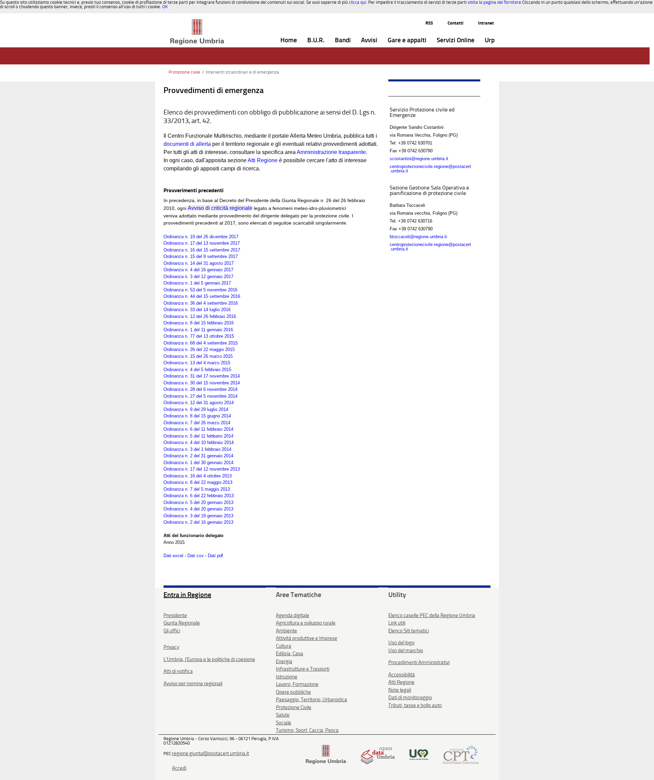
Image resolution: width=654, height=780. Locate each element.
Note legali (399, 690)
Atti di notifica (178, 671)
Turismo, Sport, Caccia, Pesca (307, 730)
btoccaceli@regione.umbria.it (418, 236)
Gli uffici (172, 631)
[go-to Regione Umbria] (197, 22)
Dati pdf (215, 555)
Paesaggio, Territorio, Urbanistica (311, 700)
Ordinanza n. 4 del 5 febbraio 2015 (197, 369)
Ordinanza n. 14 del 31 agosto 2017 (199, 263)
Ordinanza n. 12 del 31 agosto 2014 (199, 402)
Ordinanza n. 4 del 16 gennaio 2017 (198, 269)
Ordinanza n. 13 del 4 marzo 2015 (197, 362)
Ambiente (286, 631)
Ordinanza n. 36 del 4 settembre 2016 (201, 303)
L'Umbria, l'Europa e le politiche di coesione (209, 659)
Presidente (175, 615)
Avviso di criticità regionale (220, 208)
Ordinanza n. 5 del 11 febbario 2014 (198, 436)
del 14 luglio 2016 (213, 309)
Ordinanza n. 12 (179, 316)
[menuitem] (288, 40)
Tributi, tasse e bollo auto (415, 705)
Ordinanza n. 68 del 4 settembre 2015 (201, 343)
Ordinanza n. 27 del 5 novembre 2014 (200, 396)
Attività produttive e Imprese (306, 638)
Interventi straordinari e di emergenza (242, 72)
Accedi (179, 768)
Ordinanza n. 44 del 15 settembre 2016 (202, 296)
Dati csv (196, 555)
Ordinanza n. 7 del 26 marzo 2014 (197, 422)
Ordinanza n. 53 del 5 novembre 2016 (200, 289)
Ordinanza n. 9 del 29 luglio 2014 (196, 409)
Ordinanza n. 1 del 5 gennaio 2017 (197, 283)
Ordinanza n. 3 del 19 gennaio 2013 (198, 515)
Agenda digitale (292, 615)
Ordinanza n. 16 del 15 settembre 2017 (202, 250)
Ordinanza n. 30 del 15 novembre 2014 (202, 382)
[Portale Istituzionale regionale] (326, 754)
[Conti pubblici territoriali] (461, 754)
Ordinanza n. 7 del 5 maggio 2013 (197, 489)
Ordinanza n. (177, 309)
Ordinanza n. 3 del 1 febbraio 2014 (197, 449)
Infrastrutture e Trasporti (302, 669)
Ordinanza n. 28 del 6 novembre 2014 (200, 389)
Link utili (396, 623)
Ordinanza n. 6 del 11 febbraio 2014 (198, 429)
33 (192, 309)
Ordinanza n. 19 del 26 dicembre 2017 (201, 236)
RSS (429, 23)
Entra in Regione (187, 595)
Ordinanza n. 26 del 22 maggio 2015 (199, 349)
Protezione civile (184, 72)
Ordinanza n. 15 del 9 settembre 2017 (201, 256)
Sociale (283, 723)
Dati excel (173, 555)
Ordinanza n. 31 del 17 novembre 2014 (202, 376)
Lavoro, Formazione (297, 684)
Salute (283, 715)
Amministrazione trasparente (331, 152)
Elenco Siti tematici (408, 631)
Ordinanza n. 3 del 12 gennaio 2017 (198, 276)
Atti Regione (263, 160)
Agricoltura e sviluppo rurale (306, 623)
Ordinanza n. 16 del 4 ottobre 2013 (198, 475)
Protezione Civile (293, 707)
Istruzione (286, 677)
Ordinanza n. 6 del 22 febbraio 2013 (199, 495)
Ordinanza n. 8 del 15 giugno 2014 (197, 415)
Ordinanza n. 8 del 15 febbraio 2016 (199, 322)
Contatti (455, 23)
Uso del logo (401, 643)
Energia (284, 661)
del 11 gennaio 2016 (212, 329)
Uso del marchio (405, 650)
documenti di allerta (188, 144)
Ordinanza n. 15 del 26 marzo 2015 (198, 356)
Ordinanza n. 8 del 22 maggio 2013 (198, 482)
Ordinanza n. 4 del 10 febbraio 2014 (199, 442)
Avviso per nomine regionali (193, 683)
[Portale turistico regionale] (418, 754)
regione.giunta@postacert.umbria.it (210, 753)
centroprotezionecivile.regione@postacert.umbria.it (430, 168)
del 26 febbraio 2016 (216, 316)
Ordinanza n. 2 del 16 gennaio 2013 (198, 522)
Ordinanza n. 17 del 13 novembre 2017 (202, 243)
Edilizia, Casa (289, 654)
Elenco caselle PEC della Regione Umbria (431, 615)
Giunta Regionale (182, 623)
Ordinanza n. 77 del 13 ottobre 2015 (199, 336)
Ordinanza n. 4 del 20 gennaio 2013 (198, 508)
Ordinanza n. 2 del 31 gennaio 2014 (198, 455)
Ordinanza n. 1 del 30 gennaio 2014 (198, 462)
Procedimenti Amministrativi (419, 662)
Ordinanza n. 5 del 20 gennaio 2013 (198, 502)
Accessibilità (401, 675)
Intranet (486, 23)
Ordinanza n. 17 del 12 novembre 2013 (202, 469)
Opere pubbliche (293, 692)
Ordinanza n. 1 (178, 329)
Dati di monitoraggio (410, 697)
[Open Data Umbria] (377, 754)
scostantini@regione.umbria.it (419, 158)
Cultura (283, 646)
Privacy (171, 647)
